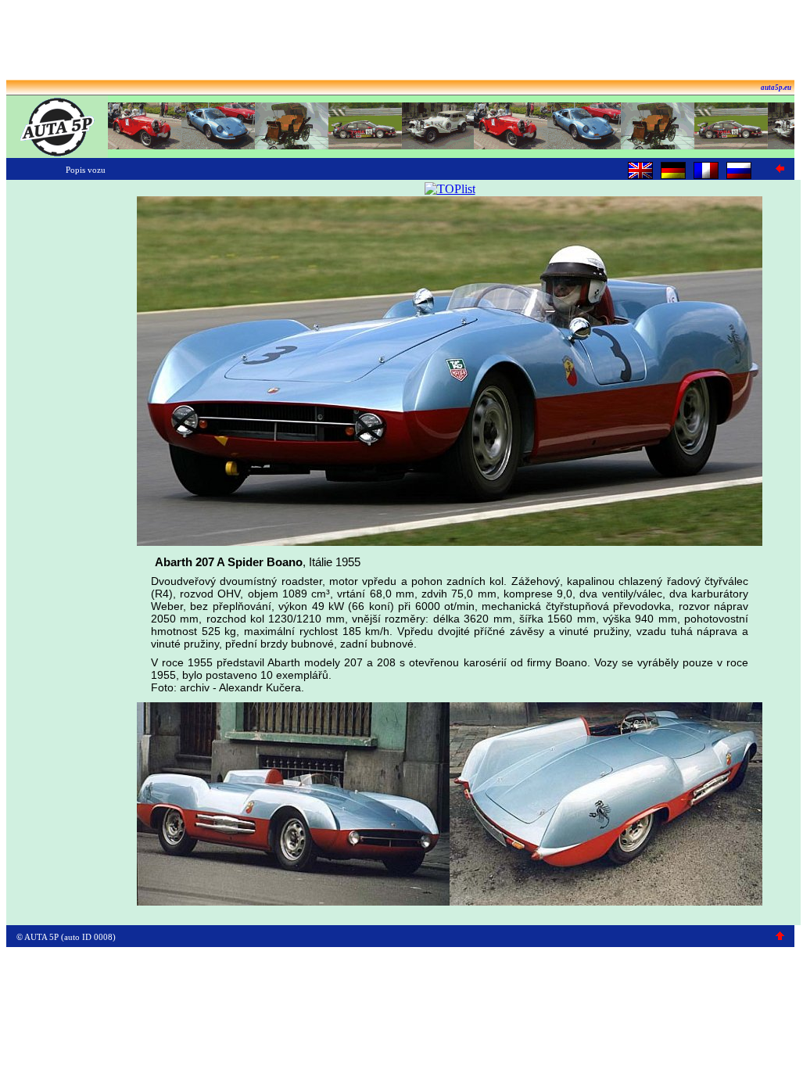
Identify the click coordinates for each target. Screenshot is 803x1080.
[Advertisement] (400, 41)
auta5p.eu (776, 87)
